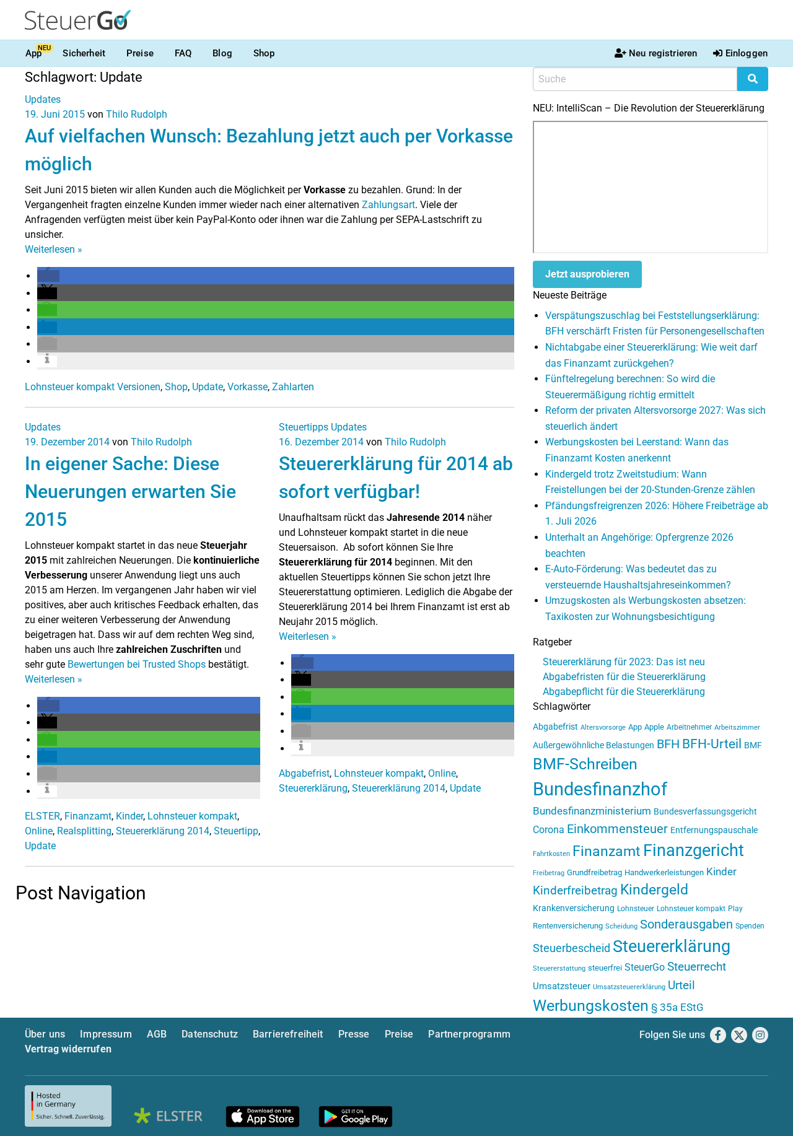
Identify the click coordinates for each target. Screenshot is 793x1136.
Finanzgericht (693, 850)
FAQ (183, 53)
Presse (354, 1034)
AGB (157, 1034)
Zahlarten (293, 387)
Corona (548, 830)
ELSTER (42, 816)
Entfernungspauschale (714, 830)
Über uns (45, 1034)
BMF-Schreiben (585, 764)
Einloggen (746, 53)
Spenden (750, 926)
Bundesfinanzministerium (592, 811)
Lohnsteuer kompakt (192, 816)
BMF (753, 745)
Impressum (105, 1034)
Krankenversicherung (574, 908)
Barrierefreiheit (288, 1034)
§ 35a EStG (677, 1007)
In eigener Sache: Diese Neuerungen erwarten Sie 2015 (130, 491)
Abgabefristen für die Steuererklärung (624, 677)
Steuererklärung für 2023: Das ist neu (624, 662)
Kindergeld (654, 889)
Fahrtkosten (551, 854)
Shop (264, 53)
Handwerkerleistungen (664, 872)
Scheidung (621, 926)
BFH (668, 744)
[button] (48, 276)
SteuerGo (644, 967)
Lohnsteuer (635, 908)
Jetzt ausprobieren (587, 274)
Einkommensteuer (617, 828)
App (33, 53)
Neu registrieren (663, 53)
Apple (654, 727)
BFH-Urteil (712, 743)
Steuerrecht (696, 967)
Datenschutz (210, 1034)
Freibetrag (548, 873)
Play (735, 908)
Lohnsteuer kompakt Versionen (92, 387)
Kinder (129, 816)
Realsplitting (84, 831)
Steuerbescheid (571, 948)
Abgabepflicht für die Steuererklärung (624, 691)
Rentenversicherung (568, 925)
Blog (222, 53)
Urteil (681, 985)
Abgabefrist (304, 773)
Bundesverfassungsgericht (705, 811)
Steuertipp (236, 831)
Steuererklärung (313, 788)
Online (39, 831)
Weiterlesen (53, 249)
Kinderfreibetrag (575, 891)
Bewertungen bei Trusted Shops (137, 664)
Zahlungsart (388, 205)
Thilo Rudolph (136, 114)
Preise (140, 53)
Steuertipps (303, 427)
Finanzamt (88, 816)
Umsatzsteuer (561, 986)
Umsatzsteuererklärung (629, 987)
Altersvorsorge (603, 727)
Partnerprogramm (469, 1034)
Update (207, 387)
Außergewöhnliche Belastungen (593, 745)
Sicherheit (84, 53)
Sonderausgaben (686, 924)
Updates (43, 99)
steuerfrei (605, 967)
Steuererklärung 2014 (162, 831)
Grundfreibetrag (594, 872)
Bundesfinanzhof (600, 789)
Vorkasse (247, 387)
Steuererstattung (559, 968)
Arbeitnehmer (689, 727)
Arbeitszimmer (737, 727)
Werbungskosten (591, 1006)
